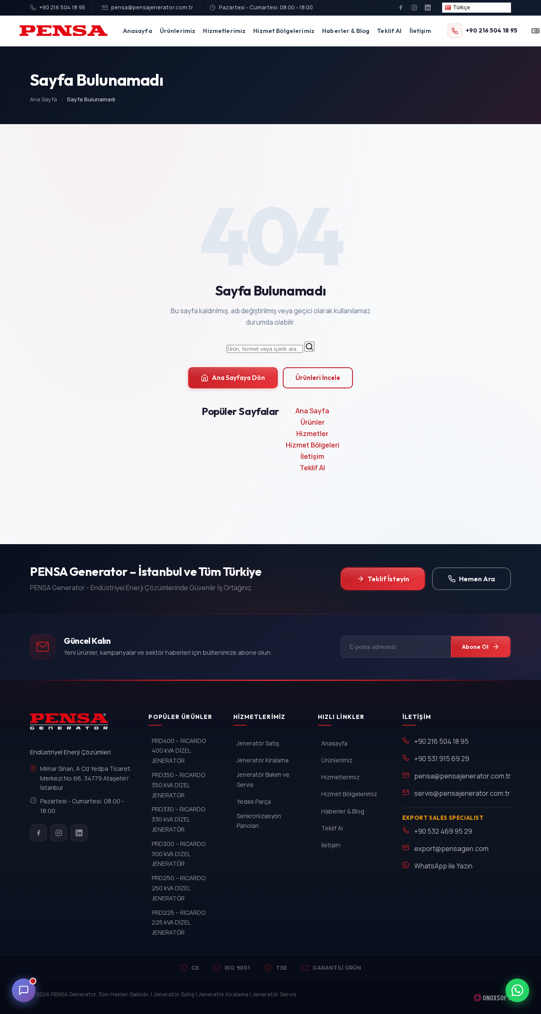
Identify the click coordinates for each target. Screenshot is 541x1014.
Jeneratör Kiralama (263, 760)
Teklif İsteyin (388, 579)
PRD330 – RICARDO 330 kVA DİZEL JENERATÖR (178, 819)
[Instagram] (414, 8)
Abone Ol (475, 647)
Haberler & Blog (345, 31)
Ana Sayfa (43, 99)
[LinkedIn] (428, 8)
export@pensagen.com (451, 848)
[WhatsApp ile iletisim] (517, 990)
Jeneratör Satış (258, 743)
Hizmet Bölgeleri (312, 445)
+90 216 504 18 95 (62, 7)
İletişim (420, 31)
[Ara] (309, 347)
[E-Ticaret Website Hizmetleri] (492, 997)
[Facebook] (401, 8)
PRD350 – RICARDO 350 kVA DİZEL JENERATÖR (178, 785)
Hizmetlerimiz (224, 31)
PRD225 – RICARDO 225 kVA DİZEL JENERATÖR (178, 922)
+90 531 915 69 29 (441, 758)
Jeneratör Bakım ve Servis (263, 779)
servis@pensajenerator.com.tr (462, 793)
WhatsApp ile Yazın (443, 865)
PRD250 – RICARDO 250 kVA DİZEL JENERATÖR (178, 888)
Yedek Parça (254, 801)
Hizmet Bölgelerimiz (283, 31)
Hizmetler (312, 433)
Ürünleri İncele (317, 378)
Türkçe (460, 7)
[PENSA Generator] (71, 725)
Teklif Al (389, 31)
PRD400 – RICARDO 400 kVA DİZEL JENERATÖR (179, 751)
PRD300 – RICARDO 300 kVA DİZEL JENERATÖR (178, 854)
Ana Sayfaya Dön (238, 378)
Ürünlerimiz (178, 31)
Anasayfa (137, 31)
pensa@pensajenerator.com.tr (152, 7)
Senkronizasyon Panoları (259, 821)
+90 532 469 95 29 (443, 831)
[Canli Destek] (24, 990)
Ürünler (313, 422)
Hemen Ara (477, 579)
